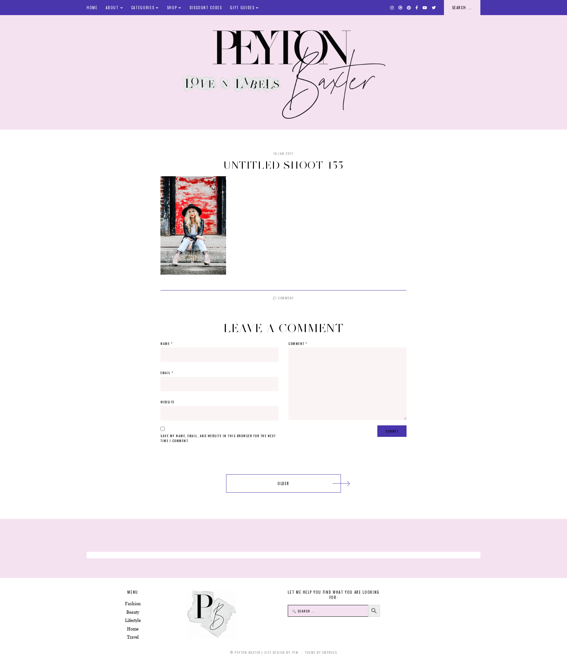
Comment (285, 297)
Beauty (132, 612)
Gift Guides (242, 7)
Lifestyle (133, 620)
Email (167, 372)
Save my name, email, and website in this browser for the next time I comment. (218, 438)
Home (92, 7)
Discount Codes (206, 7)
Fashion (133, 603)
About (112, 7)
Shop (172, 7)
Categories (143, 7)
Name (166, 343)
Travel (133, 637)
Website (167, 401)
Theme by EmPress (321, 652)
